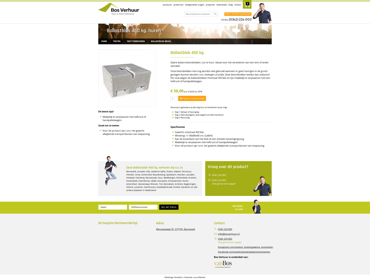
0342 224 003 (219, 175)
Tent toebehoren (136, 41)
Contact (237, 4)
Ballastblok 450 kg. (161, 41)
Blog (231, 4)
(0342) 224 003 (240, 19)
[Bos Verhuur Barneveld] (127, 7)
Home (104, 41)
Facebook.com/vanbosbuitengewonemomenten (244, 251)
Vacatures (167, 4)
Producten (178, 4)
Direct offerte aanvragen (238, 14)
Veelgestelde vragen (194, 4)
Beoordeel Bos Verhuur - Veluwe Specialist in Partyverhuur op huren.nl (116, 239)
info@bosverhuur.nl (229, 234)
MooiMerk (178, 277)
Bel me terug (168, 207)
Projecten (210, 4)
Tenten (117, 41)
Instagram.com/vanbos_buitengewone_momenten (245, 247)
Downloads (222, 4)
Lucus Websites (199, 277)
